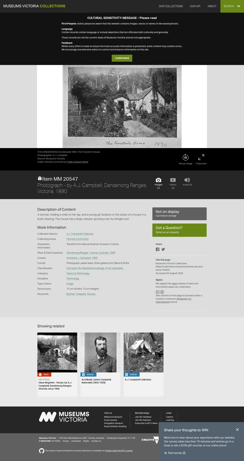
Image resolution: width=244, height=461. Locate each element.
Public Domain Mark (77, 162)
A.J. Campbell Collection (80, 234)
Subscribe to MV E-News (146, 423)
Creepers (81, 294)
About (212, 6)
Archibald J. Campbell (79, 258)
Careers (169, 417)
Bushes (71, 294)
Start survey (175, 453)
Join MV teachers (143, 420)
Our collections (171, 6)
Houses (91, 294)
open (174, 284)
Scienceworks (110, 420)
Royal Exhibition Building (115, 426)
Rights (86, 441)
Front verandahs (114, 268)
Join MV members (143, 417)
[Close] (237, 430)
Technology (73, 278)
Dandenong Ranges (77, 253)
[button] (232, 6)
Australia (103, 253)
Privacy (66, 441)
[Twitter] (163, 250)
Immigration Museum (113, 423)
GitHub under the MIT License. (119, 451)
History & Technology (78, 273)
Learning (170, 420)
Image (70, 284)
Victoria (93, 253)
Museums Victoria (34, 6)
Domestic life (74, 268)
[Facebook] (158, 250)
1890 (112, 253)
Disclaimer (76, 441)
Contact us (96, 441)
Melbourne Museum (113, 417)
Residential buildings (93, 268)
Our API (195, 6)
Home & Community (77, 239)
